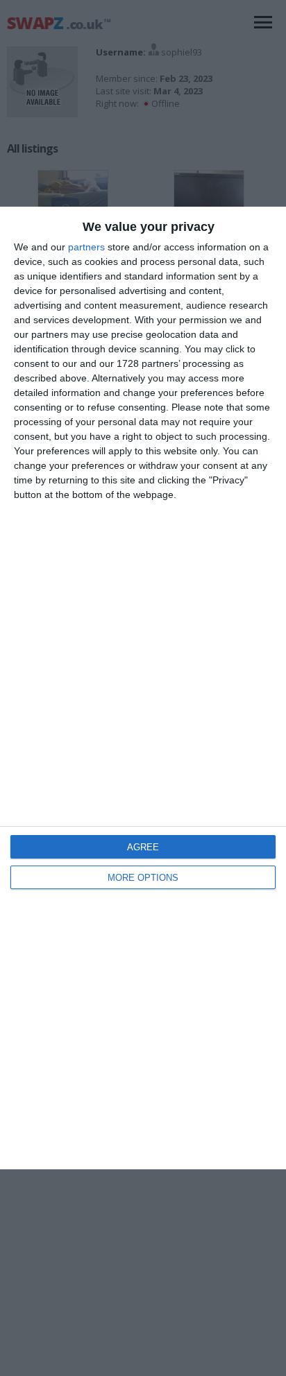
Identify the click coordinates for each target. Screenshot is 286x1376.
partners (86, 247)
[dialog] (143, 688)
